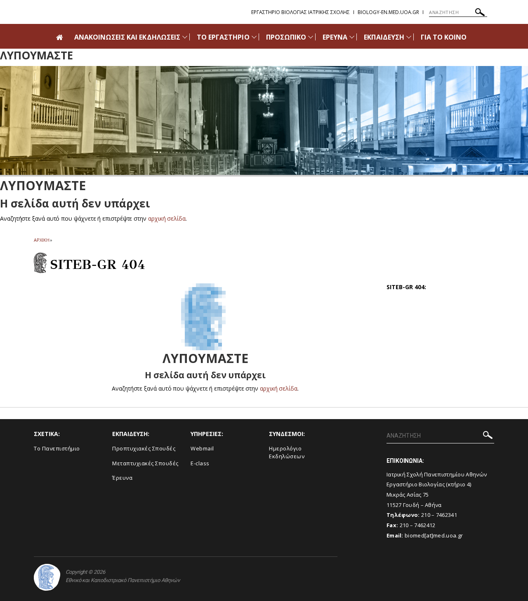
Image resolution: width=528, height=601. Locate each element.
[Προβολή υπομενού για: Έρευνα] (351, 37)
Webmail (202, 448)
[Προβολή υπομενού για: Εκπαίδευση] (408, 37)
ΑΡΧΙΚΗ (41, 240)
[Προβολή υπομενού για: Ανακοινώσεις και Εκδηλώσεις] (184, 37)
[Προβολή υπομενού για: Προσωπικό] (310, 37)
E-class (200, 463)
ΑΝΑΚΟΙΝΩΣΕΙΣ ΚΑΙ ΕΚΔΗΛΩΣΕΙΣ (127, 37)
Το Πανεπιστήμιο (57, 448)
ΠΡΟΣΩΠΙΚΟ (286, 37)
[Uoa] (47, 577)
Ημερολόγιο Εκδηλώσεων (286, 452)
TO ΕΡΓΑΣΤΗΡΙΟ (223, 37)
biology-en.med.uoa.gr (388, 12)
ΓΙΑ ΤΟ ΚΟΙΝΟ (444, 37)
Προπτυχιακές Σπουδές (143, 448)
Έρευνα (122, 477)
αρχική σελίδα (167, 218)
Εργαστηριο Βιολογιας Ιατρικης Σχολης (300, 12)
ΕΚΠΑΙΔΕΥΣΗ (384, 37)
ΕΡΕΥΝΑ (335, 37)
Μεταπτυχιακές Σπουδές (145, 463)
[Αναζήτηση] (480, 13)
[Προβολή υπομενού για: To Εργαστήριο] (254, 37)
